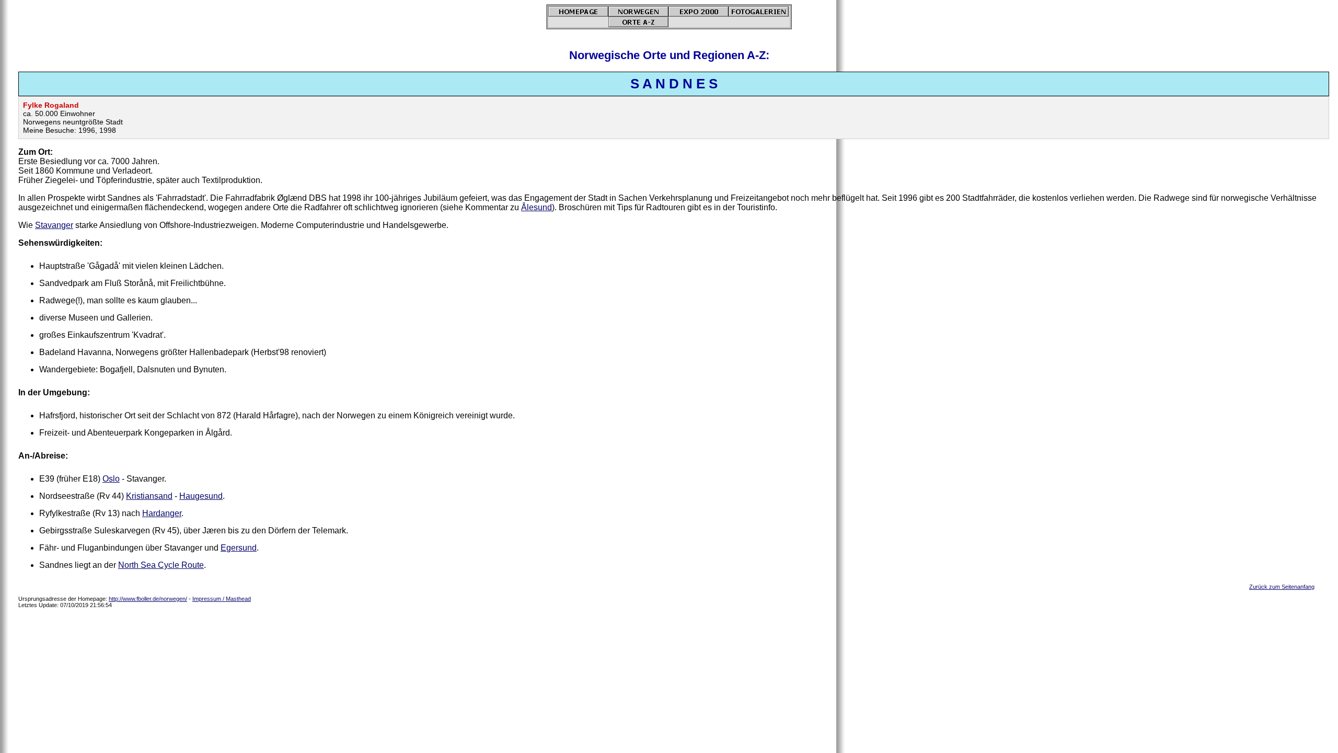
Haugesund (201, 496)
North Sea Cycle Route (161, 565)
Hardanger (161, 513)
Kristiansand (149, 496)
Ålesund (536, 207)
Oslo (111, 478)
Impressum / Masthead (221, 599)
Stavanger (54, 225)
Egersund (239, 547)
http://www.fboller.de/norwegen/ (148, 599)
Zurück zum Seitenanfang (1281, 587)
